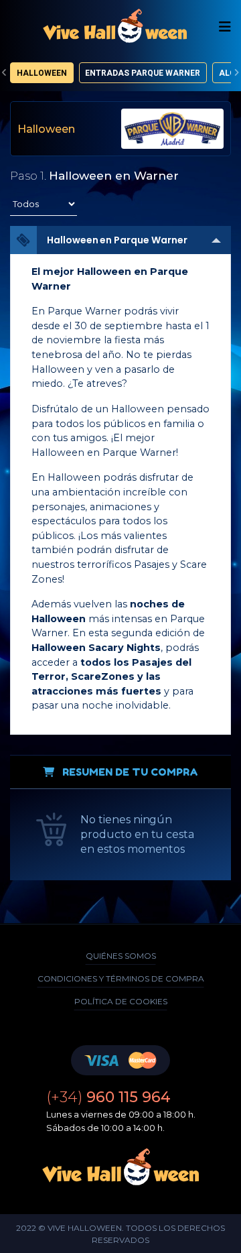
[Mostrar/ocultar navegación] (225, 27)
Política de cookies (120, 1001)
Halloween (42, 73)
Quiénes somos (121, 956)
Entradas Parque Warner (142, 73)
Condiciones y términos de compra (120, 978)
